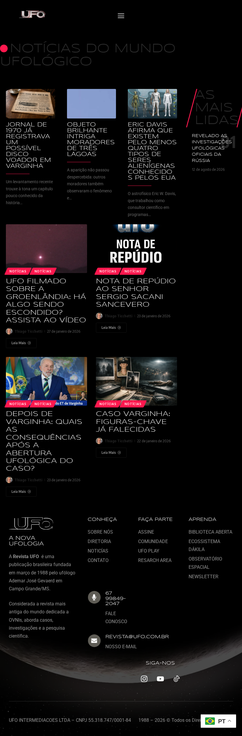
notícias (18, 271)
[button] (120, 16)
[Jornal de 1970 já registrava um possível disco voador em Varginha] (30, 103)
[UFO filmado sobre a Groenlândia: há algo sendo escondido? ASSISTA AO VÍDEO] (46, 248)
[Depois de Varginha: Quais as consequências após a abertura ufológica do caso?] (46, 381)
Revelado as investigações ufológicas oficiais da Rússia (212, 148)
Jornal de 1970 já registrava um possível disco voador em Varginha (28, 145)
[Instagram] (144, 679)
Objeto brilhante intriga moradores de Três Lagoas (91, 139)
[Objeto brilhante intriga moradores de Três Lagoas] (91, 103)
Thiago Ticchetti (28, 331)
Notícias (43, 271)
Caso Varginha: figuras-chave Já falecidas (133, 422)
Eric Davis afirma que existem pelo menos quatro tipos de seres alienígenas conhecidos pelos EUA (152, 151)
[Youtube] (160, 679)
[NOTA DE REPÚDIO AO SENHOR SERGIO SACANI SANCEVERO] (136, 248)
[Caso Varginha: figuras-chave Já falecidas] (136, 381)
